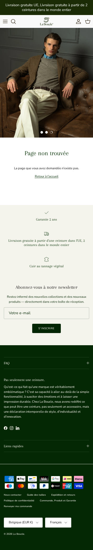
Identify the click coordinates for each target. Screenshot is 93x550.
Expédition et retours (63, 495)
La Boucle (18, 534)
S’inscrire (46, 328)
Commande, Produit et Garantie (58, 500)
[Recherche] (15, 21)
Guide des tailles (36, 495)
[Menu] (5, 21)
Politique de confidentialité (19, 500)
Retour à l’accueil (46, 176)
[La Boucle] (46, 21)
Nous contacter (12, 495)
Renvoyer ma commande (18, 506)
